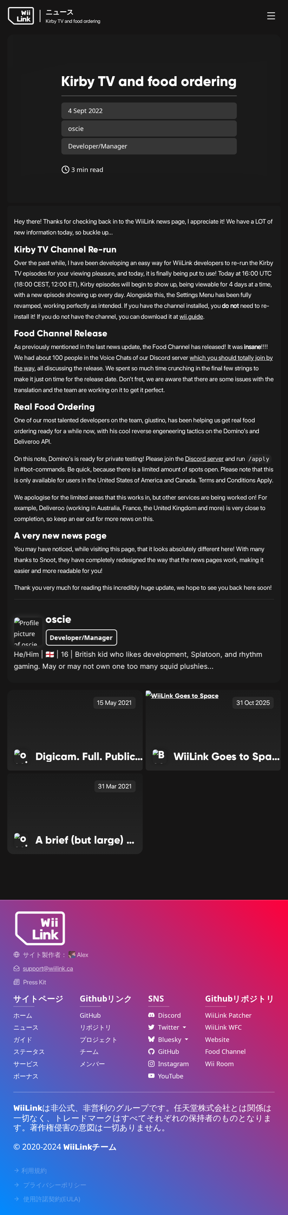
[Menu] (271, 16)
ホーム (22, 1015)
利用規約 (34, 1170)
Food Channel (225, 1051)
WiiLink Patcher (228, 1015)
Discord (169, 1015)
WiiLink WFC (223, 1027)
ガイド (22, 1039)
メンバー (92, 1063)
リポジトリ (95, 1027)
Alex (82, 954)
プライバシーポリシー (53, 1185)
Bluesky (170, 1039)
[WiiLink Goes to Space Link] (181, 695)
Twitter (169, 1027)
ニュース (26, 1027)
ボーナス (26, 1076)
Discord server (204, 458)
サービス (26, 1063)
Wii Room (219, 1063)
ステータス (29, 1051)
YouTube (170, 1076)
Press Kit (34, 982)
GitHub (90, 1015)
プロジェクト (99, 1039)
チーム (89, 1051)
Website (217, 1039)
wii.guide (191, 316)
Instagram (173, 1063)
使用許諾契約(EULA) (50, 1199)
